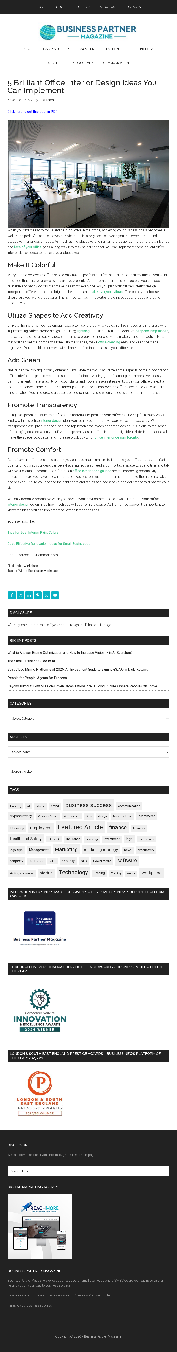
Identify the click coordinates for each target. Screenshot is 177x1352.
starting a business (21, 873)
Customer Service (48, 816)
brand (55, 806)
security (68, 861)
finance (118, 827)
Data (89, 816)
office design (34, 570)
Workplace (31, 565)
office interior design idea (92, 471)
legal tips (16, 850)
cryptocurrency (21, 816)
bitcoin (40, 806)
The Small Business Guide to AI (31, 661)
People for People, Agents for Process (37, 678)
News (127, 850)
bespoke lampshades (152, 331)
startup (46, 873)
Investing (92, 839)
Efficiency (17, 828)
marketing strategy (101, 849)
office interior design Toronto (116, 437)
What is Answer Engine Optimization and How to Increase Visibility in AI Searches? (70, 653)
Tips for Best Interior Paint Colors (33, 532)
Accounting (15, 806)
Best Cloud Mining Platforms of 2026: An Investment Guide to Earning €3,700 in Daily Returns (78, 669)
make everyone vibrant (107, 292)
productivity (146, 850)
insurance (73, 839)
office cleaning (109, 342)
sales (52, 861)
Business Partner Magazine (88, 32)
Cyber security (72, 816)
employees (41, 827)
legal (129, 839)
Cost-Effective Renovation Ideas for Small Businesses (49, 544)
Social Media (102, 861)
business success (88, 805)
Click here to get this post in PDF (32, 112)
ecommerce (147, 816)
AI (28, 806)
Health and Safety (26, 838)
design (102, 816)
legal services (146, 839)
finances (139, 828)
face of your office (27, 247)
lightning (83, 331)
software (127, 860)
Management (39, 850)
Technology (73, 872)
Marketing (66, 849)
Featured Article (80, 827)
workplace (51, 570)
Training (116, 873)
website (131, 873)
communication (129, 806)
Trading (99, 873)
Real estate (36, 861)
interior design (51, 421)
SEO (84, 861)
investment (112, 839)
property (16, 861)
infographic (54, 839)
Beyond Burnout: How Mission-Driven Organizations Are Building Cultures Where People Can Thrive (82, 686)
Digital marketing (122, 816)
